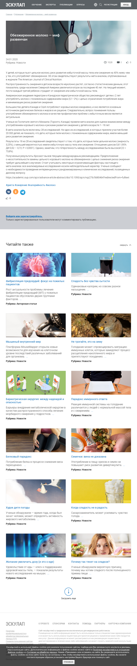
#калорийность (36, 185)
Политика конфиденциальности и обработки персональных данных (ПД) (17, 635)
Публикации (66, 5)
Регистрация (110, 5)
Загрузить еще (68, 598)
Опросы (81, 5)
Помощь (86, 623)
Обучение (37, 5)
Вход (125, 5)
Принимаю (68, 662)
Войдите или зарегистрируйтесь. (24, 216)
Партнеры (99, 623)
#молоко (51, 185)
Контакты (73, 623)
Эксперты (51, 5)
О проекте (44, 623)
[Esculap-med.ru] (15, 624)
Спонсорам (58, 623)
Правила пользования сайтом (19, 641)
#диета (10, 185)
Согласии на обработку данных (42, 652)
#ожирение (21, 185)
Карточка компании (120, 623)
